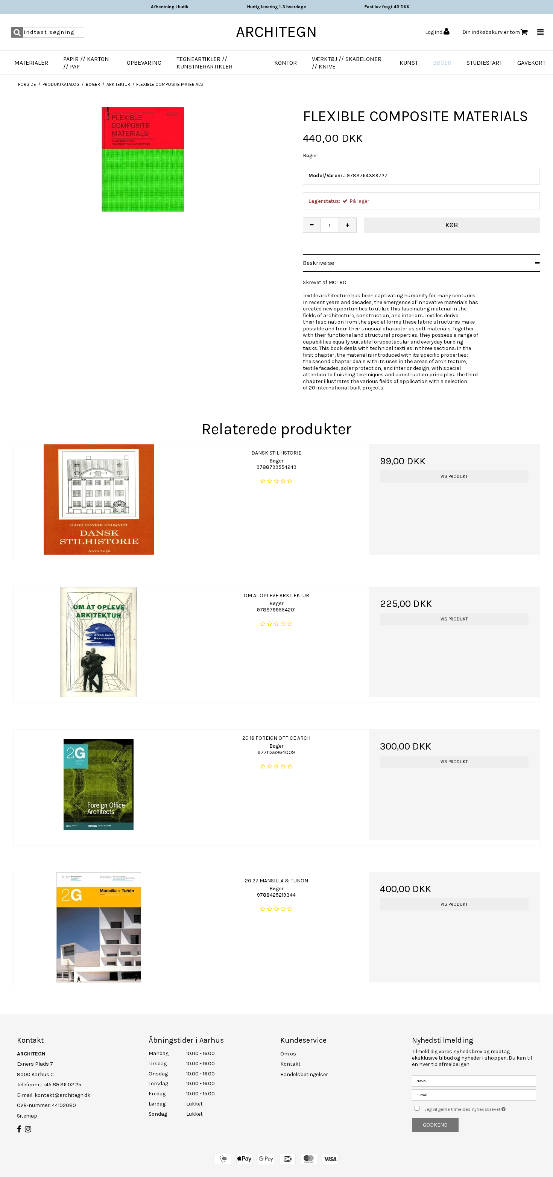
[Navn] (474, 1080)
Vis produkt (454, 476)
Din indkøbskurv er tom (491, 32)
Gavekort (531, 62)
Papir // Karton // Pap (86, 62)
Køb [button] (451, 225)
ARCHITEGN (276, 31)
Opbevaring (144, 62)
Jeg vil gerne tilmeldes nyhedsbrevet (480, 1107)
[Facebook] (19, 1129)
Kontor (285, 62)
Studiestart (484, 62)
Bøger (442, 62)
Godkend (435, 1125)
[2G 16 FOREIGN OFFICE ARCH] (99, 785)
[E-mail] (474, 1094)
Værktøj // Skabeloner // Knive (346, 62)
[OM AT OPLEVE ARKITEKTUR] (99, 642)
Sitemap (27, 1116)
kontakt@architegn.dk (62, 1095)
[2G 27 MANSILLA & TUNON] (99, 927)
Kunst (409, 62)
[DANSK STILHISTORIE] (99, 499)
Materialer (31, 62)
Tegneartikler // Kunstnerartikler (204, 62)
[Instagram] (28, 1129)
